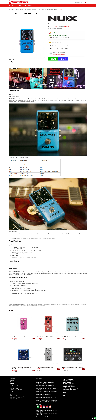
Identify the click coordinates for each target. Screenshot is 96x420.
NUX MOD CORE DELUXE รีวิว (76, 304)
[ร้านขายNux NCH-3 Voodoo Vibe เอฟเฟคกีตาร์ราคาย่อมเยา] (48, 324)
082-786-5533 (51, 385)
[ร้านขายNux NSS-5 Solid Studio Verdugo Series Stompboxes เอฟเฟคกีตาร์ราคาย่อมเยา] (23, 354)
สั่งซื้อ (25, 5)
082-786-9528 (48, 394)
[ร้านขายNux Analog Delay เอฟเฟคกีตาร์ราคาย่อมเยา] (23, 324)
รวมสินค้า (12, 383)
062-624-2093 (52, 380)
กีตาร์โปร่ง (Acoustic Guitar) (68, 380)
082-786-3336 (50, 390)
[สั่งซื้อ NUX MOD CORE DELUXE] (53, 59)
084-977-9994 (51, 387)
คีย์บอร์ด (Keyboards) (67, 382)
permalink (43, 305)
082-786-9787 (51, 396)
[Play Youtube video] (28, 78)
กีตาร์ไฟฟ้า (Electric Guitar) (68, 379)
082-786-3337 (51, 384)
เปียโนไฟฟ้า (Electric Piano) (68, 383)
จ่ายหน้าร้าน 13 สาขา (54, 45)
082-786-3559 (51, 382)
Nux (61, 9)
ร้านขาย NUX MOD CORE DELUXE (19, 305)
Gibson (64, 392)
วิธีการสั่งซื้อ (13, 378)
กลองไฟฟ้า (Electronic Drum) (69, 386)
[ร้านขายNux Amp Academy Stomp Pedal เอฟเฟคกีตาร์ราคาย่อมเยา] (73, 354)
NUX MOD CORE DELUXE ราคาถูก (63, 304)
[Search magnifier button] (86, 3)
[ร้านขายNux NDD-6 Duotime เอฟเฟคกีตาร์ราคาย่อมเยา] (73, 324)
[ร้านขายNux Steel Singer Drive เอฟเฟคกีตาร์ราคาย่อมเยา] (48, 354)
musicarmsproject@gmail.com (59, 54)
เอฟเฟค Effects (42, 9)
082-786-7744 (53, 388)
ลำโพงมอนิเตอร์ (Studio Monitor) (69, 389)
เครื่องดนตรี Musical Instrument (28, 9)
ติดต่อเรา (12, 380)
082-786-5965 (54, 400)
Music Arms (12, 9)
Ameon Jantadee (31, 305)
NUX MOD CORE (29, 304)
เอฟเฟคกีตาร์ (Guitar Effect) (68, 385)
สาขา (16, 5)
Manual (10, 265)
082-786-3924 (47, 393)
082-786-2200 (54, 391)
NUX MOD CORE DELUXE (38, 304)
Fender (64, 391)
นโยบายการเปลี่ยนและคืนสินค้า (17, 382)
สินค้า (20, 5)
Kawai (64, 395)
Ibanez (64, 393)
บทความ (30, 5)
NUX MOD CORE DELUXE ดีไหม (50, 304)
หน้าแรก (11, 5)
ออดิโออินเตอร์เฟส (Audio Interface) (70, 388)
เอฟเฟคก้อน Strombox (53, 9)
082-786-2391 (54, 401)
